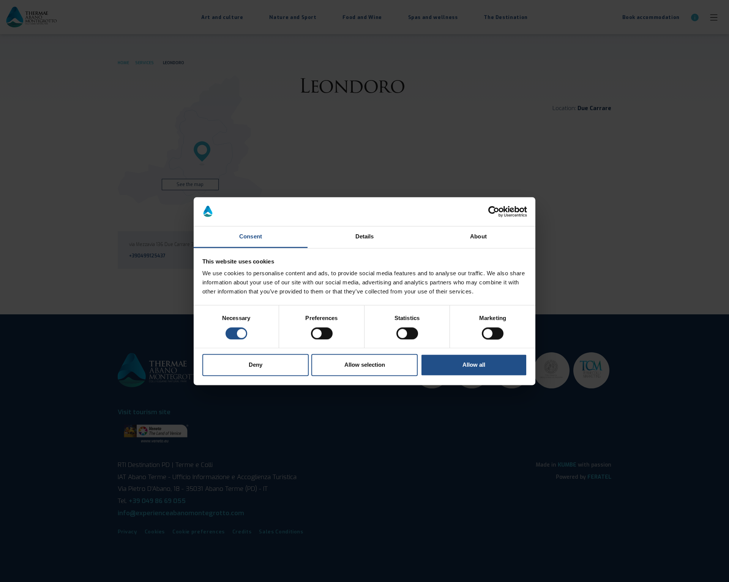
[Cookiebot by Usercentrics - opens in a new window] (494, 211)
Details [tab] (364, 236)
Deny (255, 365)
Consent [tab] (250, 236)
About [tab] (478, 236)
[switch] (322, 333)
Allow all (473, 365)
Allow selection (364, 365)
